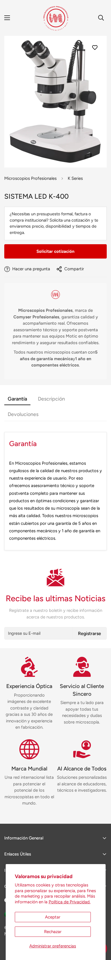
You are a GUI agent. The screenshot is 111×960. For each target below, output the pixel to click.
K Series (75, 178)
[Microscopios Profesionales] (56, 18)
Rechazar (52, 931)
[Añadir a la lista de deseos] (94, 47)
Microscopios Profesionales (30, 178)
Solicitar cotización (55, 251)
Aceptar (52, 917)
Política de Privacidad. (70, 901)
